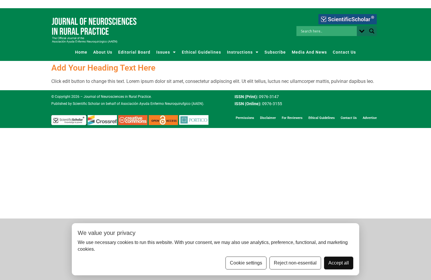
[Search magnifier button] (372, 31)
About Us (102, 52)
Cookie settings (246, 262)
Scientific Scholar (86, 104)
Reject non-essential (295, 262)
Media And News (309, 52)
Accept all (338, 262)
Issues (163, 52)
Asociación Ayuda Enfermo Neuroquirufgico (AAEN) (162, 104)
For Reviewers (292, 118)
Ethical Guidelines (201, 52)
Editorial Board (134, 52)
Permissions (245, 118)
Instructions (240, 52)
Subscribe (275, 52)
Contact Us (344, 52)
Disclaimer (268, 118)
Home (81, 52)
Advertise (370, 118)
